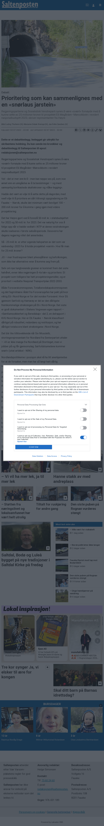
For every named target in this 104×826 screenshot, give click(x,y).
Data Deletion (37, 456)
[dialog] (52, 413)
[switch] (83, 410)
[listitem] (52, 404)
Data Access (52, 456)
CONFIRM (33, 447)
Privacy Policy (66, 456)
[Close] (95, 370)
